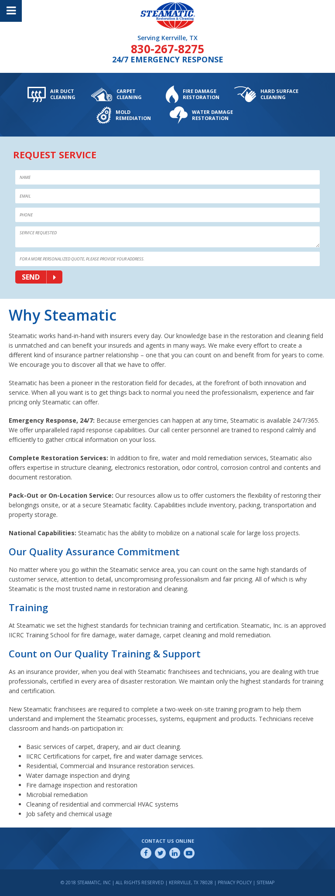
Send (31, 277)
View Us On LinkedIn (174, 853)
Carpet (129, 94)
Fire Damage (201, 94)
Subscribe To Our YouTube (189, 853)
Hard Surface (279, 94)
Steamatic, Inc (162, 3)
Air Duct (62, 94)
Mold (133, 115)
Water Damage (212, 115)
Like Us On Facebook (145, 853)
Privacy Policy (235, 882)
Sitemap (265, 882)
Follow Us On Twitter (160, 853)
